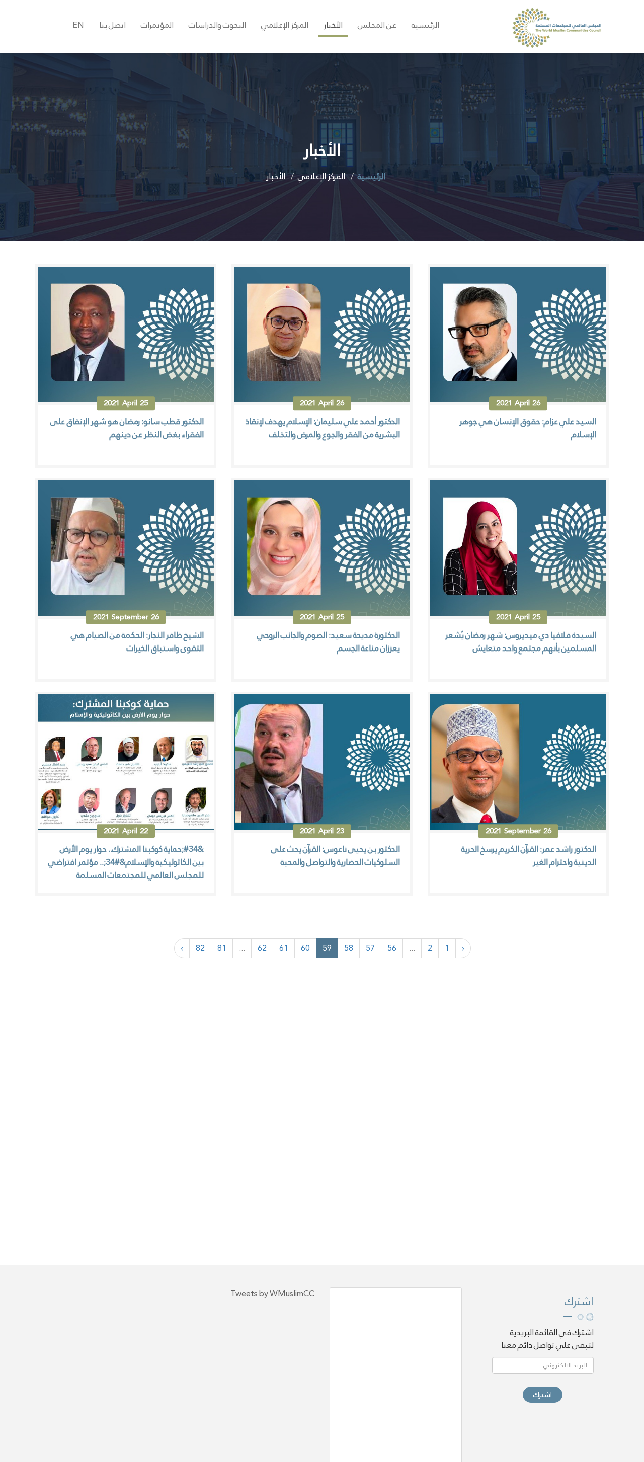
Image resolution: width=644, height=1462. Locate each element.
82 (200, 948)
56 (391, 948)
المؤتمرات (157, 25)
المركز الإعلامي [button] (284, 25)
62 (262, 948)
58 (348, 948)
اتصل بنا (112, 25)
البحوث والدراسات (217, 25)
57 (370, 948)
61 (283, 948)
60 (305, 948)
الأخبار (333, 25)
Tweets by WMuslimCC (272, 1293)
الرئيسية (425, 25)
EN (78, 25)
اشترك (542, 1394)
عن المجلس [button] (377, 25)
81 (221, 948)
